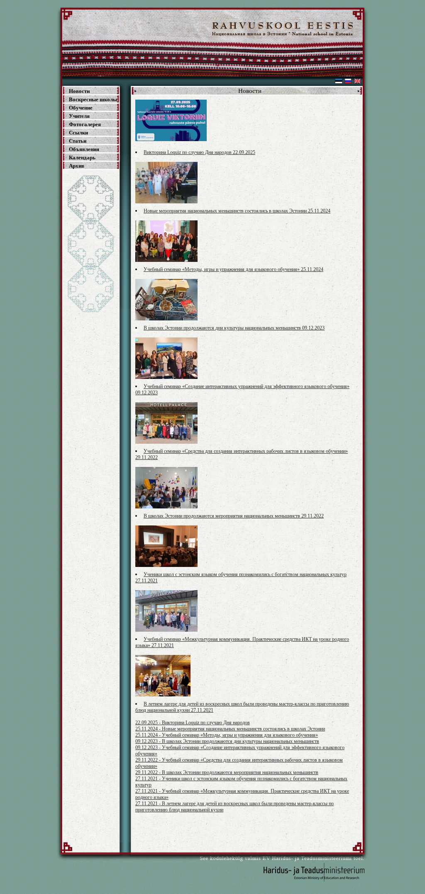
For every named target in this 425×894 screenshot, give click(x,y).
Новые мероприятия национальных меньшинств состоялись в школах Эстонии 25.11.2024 (237, 211)
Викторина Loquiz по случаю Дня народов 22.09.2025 (199, 152)
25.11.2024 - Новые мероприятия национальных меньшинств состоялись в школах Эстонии (230, 729)
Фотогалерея (85, 124)
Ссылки (78, 132)
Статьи (77, 141)
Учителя (79, 116)
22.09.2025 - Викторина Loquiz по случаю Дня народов (192, 722)
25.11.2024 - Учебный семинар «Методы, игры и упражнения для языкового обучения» (226, 735)
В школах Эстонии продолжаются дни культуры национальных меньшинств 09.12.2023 (234, 328)
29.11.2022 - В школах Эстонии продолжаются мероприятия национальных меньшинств (226, 772)
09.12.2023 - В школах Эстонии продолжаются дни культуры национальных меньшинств (227, 741)
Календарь (82, 157)
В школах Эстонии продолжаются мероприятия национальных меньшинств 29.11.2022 (234, 516)
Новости (79, 91)
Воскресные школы (93, 99)
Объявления (84, 149)
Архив (76, 166)
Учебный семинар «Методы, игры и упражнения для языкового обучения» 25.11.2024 (233, 269)
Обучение (81, 108)
